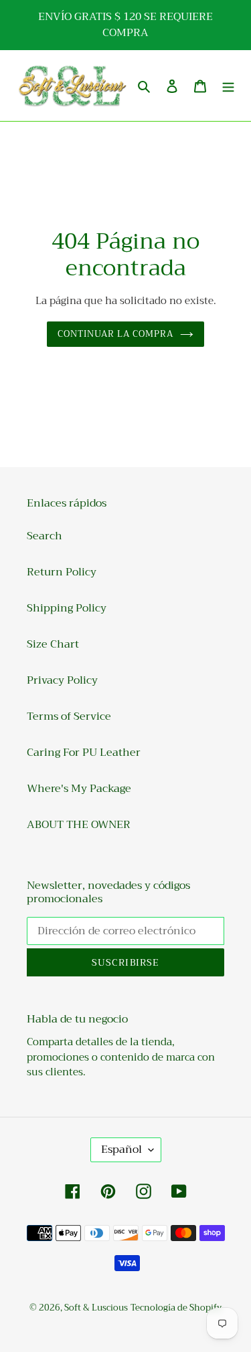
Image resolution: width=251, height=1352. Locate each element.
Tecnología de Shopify (176, 1307)
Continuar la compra (116, 334)
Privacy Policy (62, 680)
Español (121, 1149)
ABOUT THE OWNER (79, 824)
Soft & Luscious (96, 1307)
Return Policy (61, 572)
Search (44, 536)
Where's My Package (79, 788)
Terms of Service (69, 716)
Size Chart (53, 644)
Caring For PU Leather (84, 752)
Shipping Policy (66, 608)
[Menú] (228, 85)
